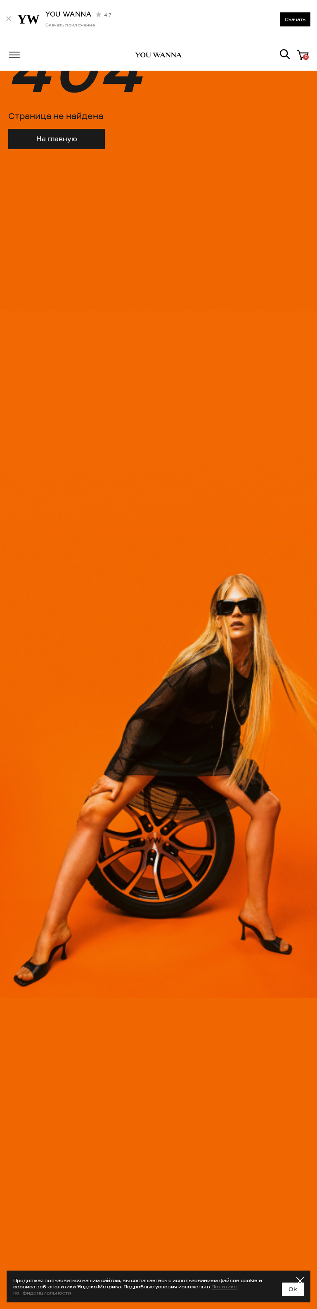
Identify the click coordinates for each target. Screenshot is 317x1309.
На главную (56, 139)
